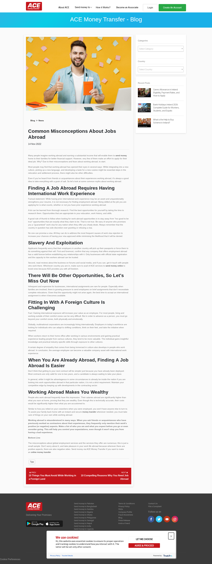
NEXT (123, 473)
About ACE (63, 7)
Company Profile (125, 512)
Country (141, 61)
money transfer (89, 412)
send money (121, 155)
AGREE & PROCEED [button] (144, 545)
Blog (32, 120)
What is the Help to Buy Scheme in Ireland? (163, 121)
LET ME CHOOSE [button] (144, 539)
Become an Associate (127, 7)
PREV (33, 473)
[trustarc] (167, 555)
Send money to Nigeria (83, 512)
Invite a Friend (124, 523)
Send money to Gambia (83, 509)
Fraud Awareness (125, 515)
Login (150, 7)
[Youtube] (167, 519)
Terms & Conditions (126, 503)
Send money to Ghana (83, 515)
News (41, 120)
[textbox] (82, 7)
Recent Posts (144, 83)
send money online (114, 266)
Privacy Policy (124, 506)
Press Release (124, 520)
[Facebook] (151, 519)
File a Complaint (155, 506)
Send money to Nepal (83, 523)
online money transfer (41, 452)
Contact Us (152, 503)
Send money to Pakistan (84, 503)
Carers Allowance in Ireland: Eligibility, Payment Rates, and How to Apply (166, 92)
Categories (143, 40)
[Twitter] (159, 519)
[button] (171, 536)
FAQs (120, 509)
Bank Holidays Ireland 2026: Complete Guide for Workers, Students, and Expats (166, 107)
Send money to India (82, 526)
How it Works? (103, 7)
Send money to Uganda (84, 529)
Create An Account (172, 7)
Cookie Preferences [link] (10, 559)
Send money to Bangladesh (85, 506)
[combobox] (82, 7)
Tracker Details (67, 555)
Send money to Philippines (85, 518)
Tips (32, 462)
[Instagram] (175, 519)
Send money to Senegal (84, 520)
